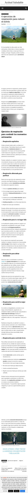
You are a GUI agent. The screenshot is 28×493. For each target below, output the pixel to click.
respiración (4, 462)
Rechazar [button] (17, 491)
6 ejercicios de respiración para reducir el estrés (13, 19)
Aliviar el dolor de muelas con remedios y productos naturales (20, 470)
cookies (5, 477)
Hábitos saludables (9, 11)
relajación (21, 460)
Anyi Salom (3, 24)
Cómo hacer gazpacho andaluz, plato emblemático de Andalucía (7, 470)
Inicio (2, 11)
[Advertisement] (14, 73)
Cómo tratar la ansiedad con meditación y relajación (14, 451)
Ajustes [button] (10, 491)
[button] (2, 8)
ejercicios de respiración (12, 460)
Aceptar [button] (22, 491)
